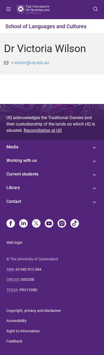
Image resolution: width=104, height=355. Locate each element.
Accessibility (16, 321)
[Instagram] (62, 224)
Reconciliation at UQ (43, 130)
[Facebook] (10, 224)
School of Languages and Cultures (45, 26)
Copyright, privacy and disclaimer (33, 310)
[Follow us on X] (36, 224)
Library (13, 187)
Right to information (23, 331)
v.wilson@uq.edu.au (30, 62)
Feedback (14, 341)
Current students (22, 174)
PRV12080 (28, 290)
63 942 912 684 (28, 269)
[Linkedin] (23, 224)
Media (12, 146)
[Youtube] (49, 224)
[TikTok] (74, 224)
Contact (13, 201)
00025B (27, 279)
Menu (8, 9)
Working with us (21, 160)
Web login (14, 242)
